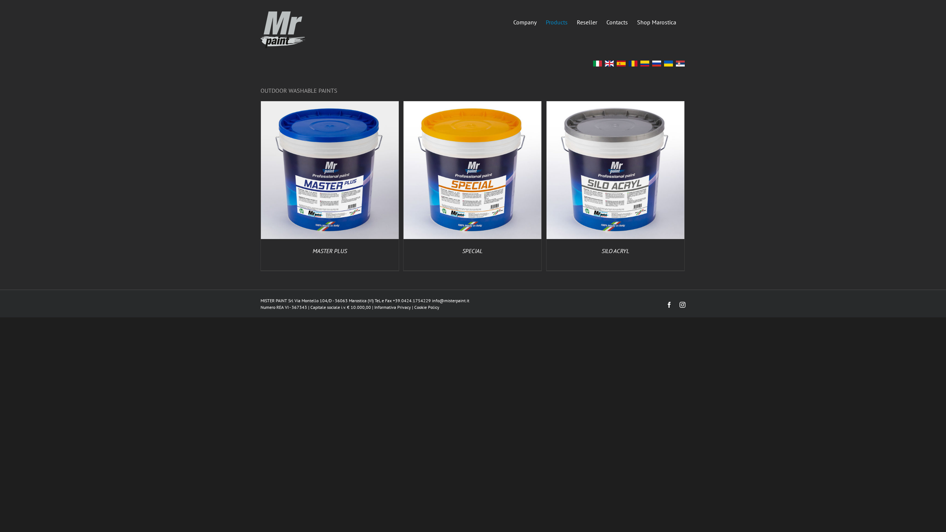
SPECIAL (472, 251)
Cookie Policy (426, 307)
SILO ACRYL (615, 251)
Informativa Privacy (392, 307)
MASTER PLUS (330, 251)
